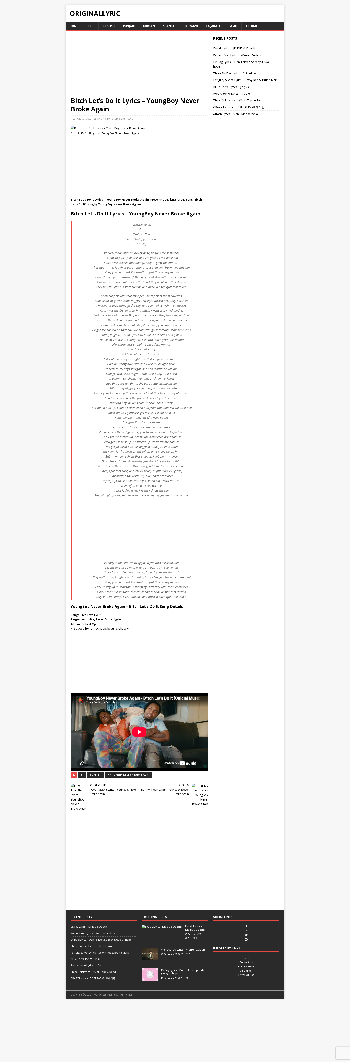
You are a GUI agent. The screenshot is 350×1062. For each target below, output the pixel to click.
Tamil (232, 26)
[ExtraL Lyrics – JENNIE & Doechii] (162, 926)
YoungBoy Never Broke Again (128, 775)
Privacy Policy (246, 966)
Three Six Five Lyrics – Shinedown (235, 73)
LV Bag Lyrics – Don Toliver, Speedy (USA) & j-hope (101, 939)
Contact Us (246, 962)
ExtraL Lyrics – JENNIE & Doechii (234, 48)
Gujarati (213, 26)
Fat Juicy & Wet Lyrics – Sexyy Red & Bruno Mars (245, 80)
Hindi (90, 26)
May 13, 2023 (84, 118)
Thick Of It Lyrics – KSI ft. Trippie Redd (238, 100)
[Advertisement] (139, 66)
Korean (149, 26)
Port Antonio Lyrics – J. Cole (231, 93)
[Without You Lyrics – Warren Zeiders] (150, 958)
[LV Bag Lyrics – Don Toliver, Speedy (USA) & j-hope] (150, 978)
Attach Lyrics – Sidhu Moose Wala (235, 114)
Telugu (251, 26)
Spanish (169, 26)
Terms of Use (246, 975)
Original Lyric (105, 118)
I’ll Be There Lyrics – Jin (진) (231, 87)
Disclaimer (246, 970)
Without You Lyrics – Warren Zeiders (237, 55)
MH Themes (125, 994)
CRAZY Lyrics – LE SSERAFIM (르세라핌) (239, 107)
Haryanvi (191, 26)
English (109, 26)
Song (122, 118)
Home (74, 26)
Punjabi (129, 26)
